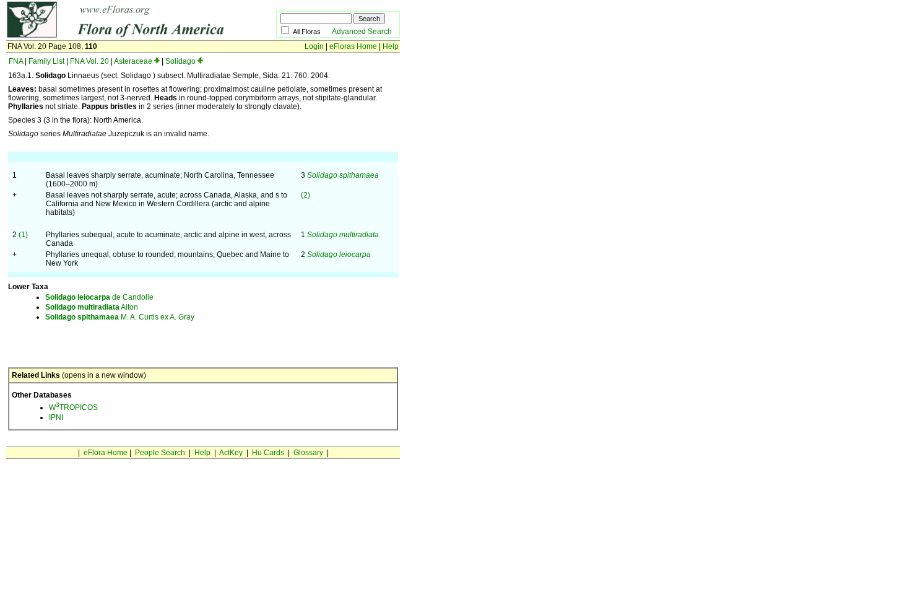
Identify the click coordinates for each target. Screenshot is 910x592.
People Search (160, 452)
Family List (46, 61)
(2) (305, 195)
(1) (23, 234)
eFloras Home (353, 46)
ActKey (231, 452)
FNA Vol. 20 (89, 61)
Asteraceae (133, 61)
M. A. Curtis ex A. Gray (119, 317)
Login (314, 46)
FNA (16, 61)
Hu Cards (268, 452)
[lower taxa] (157, 61)
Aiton (91, 307)
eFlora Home (106, 452)
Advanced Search (362, 31)
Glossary (308, 452)
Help (391, 46)
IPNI (56, 417)
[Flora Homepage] (122, 36)
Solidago (180, 61)
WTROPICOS (73, 407)
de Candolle (99, 297)
